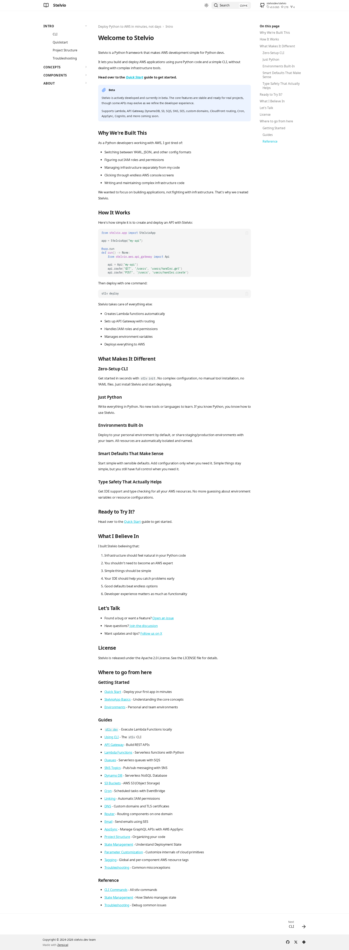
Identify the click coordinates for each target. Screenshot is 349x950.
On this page (270, 26)
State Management (118, 844)
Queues (110, 760)
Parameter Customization (123, 852)
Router (109, 813)
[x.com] (295, 941)
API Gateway (114, 744)
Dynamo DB (113, 775)
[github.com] (287, 941)
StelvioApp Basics (117, 699)
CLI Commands (115, 889)
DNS (107, 806)
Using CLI (111, 737)
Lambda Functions (118, 752)
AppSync (111, 829)
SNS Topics (112, 767)
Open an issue (163, 618)
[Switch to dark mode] (207, 5)
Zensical (62, 945)
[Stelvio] (46, 5)
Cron (108, 790)
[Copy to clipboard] (246, 233)
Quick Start (134, 77)
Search (225, 5)
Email (108, 821)
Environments (114, 707)
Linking (110, 798)
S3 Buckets (112, 783)
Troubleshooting (116, 867)
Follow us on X (151, 633)
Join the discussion (144, 625)
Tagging (110, 859)
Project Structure (117, 836)
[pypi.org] (303, 941)
